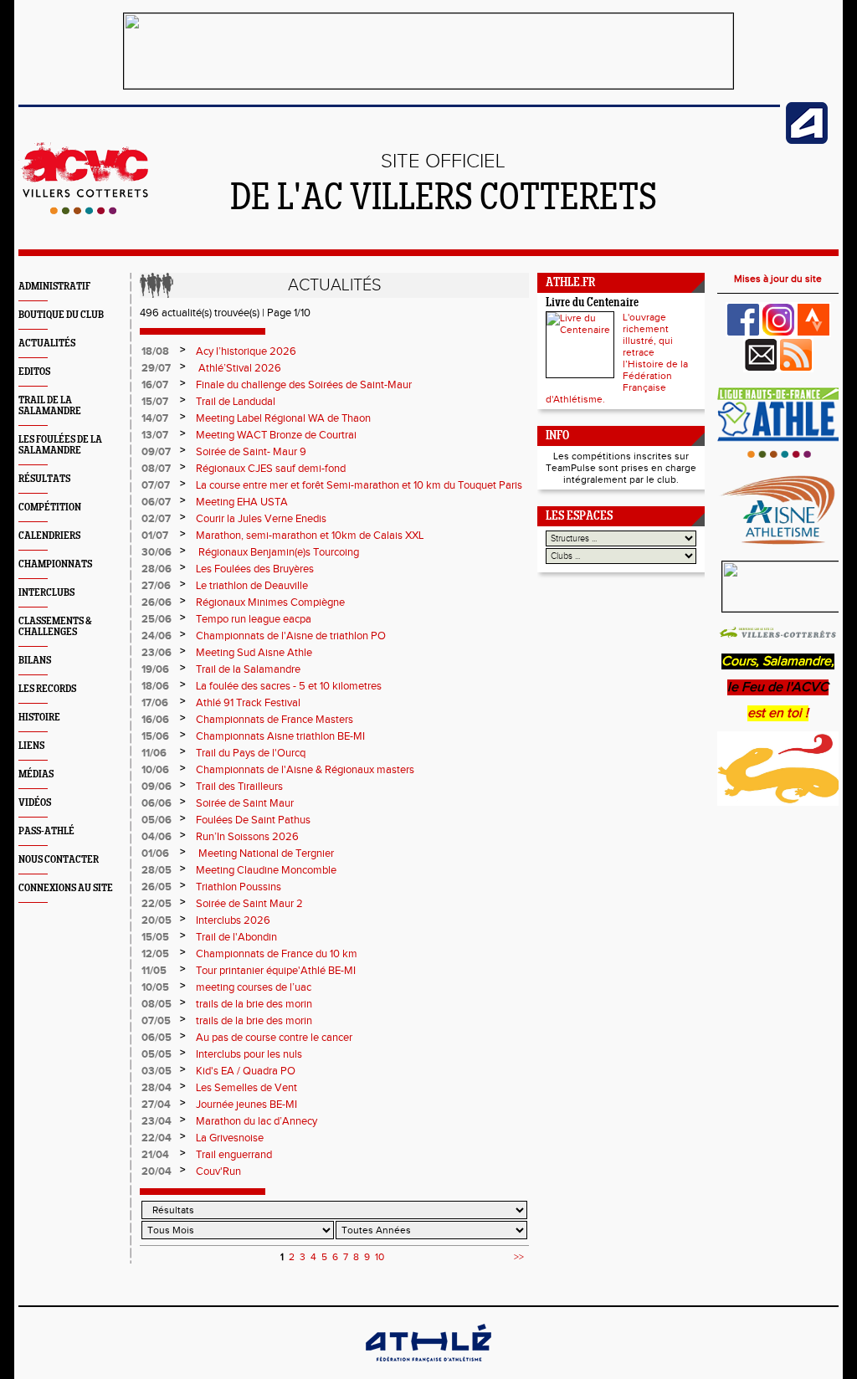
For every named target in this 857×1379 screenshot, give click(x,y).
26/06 (156, 602)
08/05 (156, 1004)
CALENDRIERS (49, 536)
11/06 (154, 753)
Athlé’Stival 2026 (238, 368)
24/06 (156, 636)
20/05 (156, 920)
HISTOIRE (39, 717)
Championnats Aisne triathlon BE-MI (280, 736)
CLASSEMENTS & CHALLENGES (55, 627)
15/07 (154, 401)
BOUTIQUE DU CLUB (61, 315)
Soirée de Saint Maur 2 (249, 903)
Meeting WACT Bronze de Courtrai (277, 435)
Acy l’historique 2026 (246, 351)
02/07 (156, 518)
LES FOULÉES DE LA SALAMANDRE (60, 445)
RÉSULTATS (44, 479)
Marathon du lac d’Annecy (256, 1121)
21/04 (155, 1154)
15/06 (155, 736)
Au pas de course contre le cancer (274, 1037)
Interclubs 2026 (233, 920)
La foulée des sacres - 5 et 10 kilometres (289, 686)
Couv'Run (218, 1171)
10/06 (155, 770)
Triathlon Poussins (238, 887)
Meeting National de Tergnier (265, 853)
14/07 (154, 418)
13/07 (154, 435)
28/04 (156, 1087)
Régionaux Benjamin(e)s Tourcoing (277, 552)
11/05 (154, 970)
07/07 (155, 485)
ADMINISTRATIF (54, 286)
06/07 (156, 502)
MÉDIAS (36, 774)
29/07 (156, 368)
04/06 (156, 836)
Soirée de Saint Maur (246, 803)
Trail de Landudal (235, 401)
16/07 (154, 385)
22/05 (156, 903)
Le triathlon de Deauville (252, 585)
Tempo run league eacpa (253, 619)
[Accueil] (83, 211)
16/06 (155, 719)
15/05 (155, 937)
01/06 (155, 853)
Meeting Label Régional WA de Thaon (283, 418)
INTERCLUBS (46, 592)
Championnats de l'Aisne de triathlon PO (291, 636)
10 (379, 1257)
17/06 (154, 703)
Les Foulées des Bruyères (255, 569)
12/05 (155, 954)
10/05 (155, 987)
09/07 (156, 452)
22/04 (156, 1138)
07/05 (156, 1021)
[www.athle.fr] (807, 140)
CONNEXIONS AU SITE (65, 888)
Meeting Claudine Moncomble (266, 870)
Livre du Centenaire (592, 303)
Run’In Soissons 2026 (247, 836)
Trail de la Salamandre (248, 669)
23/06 (156, 652)
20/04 (156, 1171)
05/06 (156, 820)
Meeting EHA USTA (242, 502)
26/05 (156, 887)
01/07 (154, 535)
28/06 (156, 569)
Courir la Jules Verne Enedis (261, 518)
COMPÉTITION (49, 507)
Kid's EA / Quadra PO (245, 1071)
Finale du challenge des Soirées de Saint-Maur (304, 385)
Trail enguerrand (234, 1154)
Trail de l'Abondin (236, 937)
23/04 (156, 1121)
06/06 (156, 803)
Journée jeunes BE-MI (246, 1104)
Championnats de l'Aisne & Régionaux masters (305, 770)
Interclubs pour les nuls (249, 1054)
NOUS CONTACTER (58, 859)
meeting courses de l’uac (253, 987)
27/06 (156, 585)
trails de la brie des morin (254, 1004)
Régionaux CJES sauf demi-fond (271, 468)
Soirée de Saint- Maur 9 (251, 452)
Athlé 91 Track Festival (248, 703)
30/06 (156, 552)
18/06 (155, 686)
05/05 (156, 1054)
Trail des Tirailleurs (239, 786)
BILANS (34, 660)
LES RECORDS (47, 689)
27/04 (156, 1104)
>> (519, 1257)
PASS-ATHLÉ (46, 831)
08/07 (156, 468)
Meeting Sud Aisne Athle (254, 652)
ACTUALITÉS (46, 343)
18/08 (155, 351)
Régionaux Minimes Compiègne (270, 602)
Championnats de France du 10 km (276, 954)
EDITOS (34, 372)
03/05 (156, 1071)
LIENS (31, 746)
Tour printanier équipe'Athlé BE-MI (276, 970)
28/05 (156, 870)
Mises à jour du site (778, 279)
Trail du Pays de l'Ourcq (250, 753)
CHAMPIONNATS (55, 564)
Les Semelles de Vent (246, 1087)
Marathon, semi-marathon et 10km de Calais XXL (309, 535)
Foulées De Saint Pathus (253, 820)
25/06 (156, 619)
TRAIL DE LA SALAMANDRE (49, 406)
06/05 (156, 1037)
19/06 (155, 669)
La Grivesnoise (230, 1138)
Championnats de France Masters (274, 719)
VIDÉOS (34, 802)
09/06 (156, 786)
